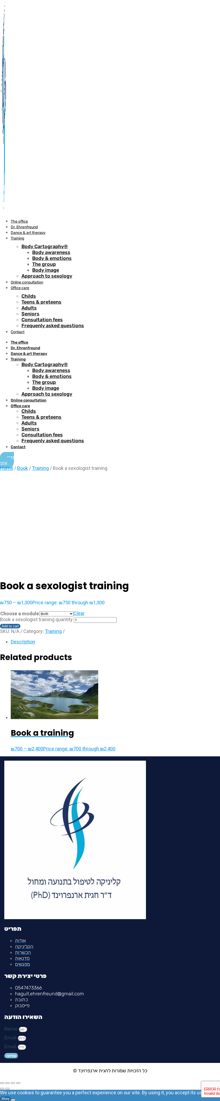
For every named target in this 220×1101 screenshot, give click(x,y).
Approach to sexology (46, 276)
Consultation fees (42, 320)
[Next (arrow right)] (7, 1088)
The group (44, 264)
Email (10, 1038)
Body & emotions (52, 258)
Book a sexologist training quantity (36, 619)
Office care (20, 288)
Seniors (30, 314)
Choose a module (19, 613)
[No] (13, 1100)
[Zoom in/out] (2, 1083)
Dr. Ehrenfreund (24, 227)
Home (6, 468)
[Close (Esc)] (18, 1083)
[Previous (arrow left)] (2, 1088)
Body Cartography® (44, 246)
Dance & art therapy (28, 232)
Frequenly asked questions (52, 326)
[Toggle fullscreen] (7, 1083)
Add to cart (10, 626)
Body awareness (51, 252)
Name (11, 1029)
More (5, 1099)
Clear (79, 613)
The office (19, 221)
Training (17, 238)
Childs (28, 296)
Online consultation (27, 282)
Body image (45, 270)
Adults (29, 308)
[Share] (13, 1083)
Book (22, 468)
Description (23, 642)
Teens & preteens (41, 302)
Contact (17, 332)
